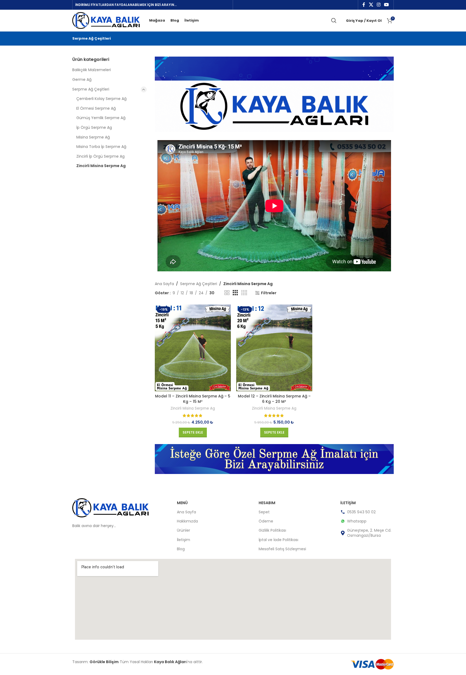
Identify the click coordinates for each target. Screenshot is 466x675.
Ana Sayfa (164, 283)
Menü (182, 503)
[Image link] (110, 507)
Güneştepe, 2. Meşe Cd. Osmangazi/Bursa (369, 533)
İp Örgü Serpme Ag (94, 127)
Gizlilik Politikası (272, 530)
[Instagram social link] (378, 5)
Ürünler (183, 530)
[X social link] (371, 5)
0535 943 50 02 (361, 512)
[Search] (333, 20)
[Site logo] (106, 20)
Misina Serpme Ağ (93, 137)
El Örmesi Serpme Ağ (96, 108)
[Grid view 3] (235, 292)
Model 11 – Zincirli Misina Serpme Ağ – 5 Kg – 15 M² (192, 398)
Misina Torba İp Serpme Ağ (101, 146)
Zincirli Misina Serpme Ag (101, 165)
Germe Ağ (81, 79)
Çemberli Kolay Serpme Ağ (101, 98)
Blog (181, 549)
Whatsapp (356, 521)
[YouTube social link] (386, 5)
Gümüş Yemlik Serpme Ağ (100, 117)
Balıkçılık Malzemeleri (91, 69)
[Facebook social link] (364, 5)
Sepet (264, 512)
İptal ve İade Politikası (278, 539)
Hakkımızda (187, 521)
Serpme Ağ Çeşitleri (90, 89)
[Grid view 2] (226, 292)
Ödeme (266, 521)
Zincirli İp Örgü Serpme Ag (100, 156)
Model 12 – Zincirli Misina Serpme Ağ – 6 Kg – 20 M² (274, 398)
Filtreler (268, 293)
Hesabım (267, 503)
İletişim (183, 539)
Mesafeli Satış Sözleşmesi (282, 549)
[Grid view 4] (244, 292)
